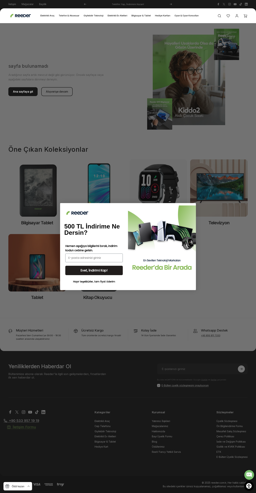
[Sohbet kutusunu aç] (249, 475)
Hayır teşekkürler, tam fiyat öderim (94, 281)
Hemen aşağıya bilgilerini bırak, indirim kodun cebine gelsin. (91, 248)
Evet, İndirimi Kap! (94, 270)
